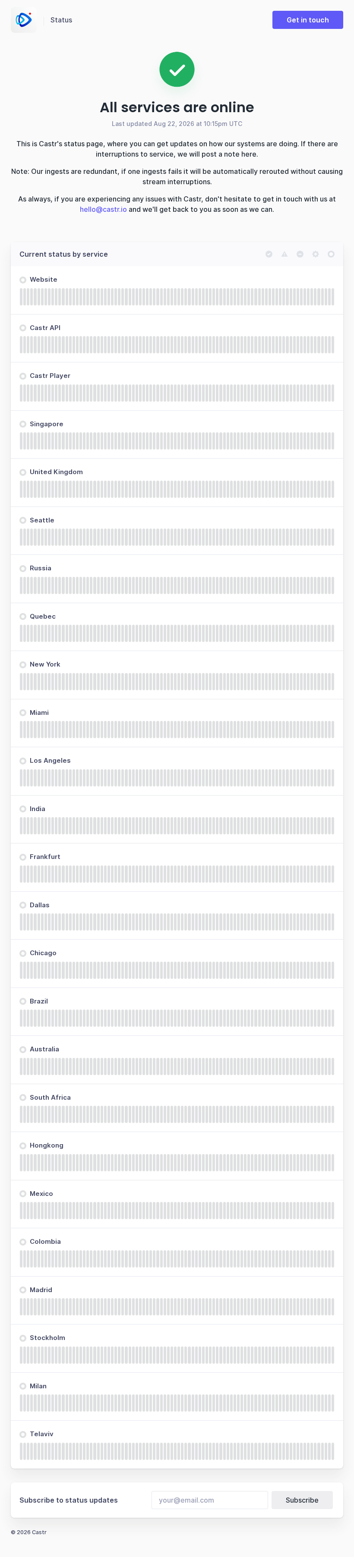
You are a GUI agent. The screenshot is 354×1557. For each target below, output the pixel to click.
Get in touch (308, 20)
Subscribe (302, 1500)
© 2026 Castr (29, 1532)
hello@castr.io (103, 209)
